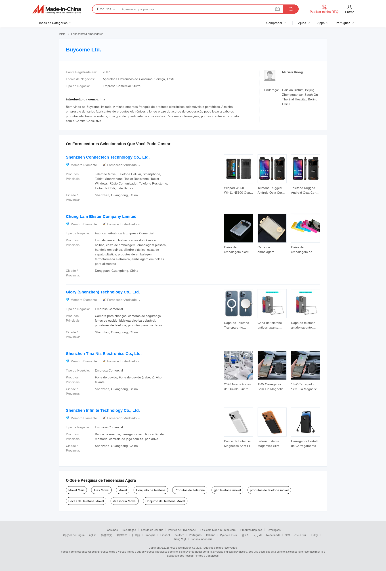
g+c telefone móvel (227, 490)
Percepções (274, 530)
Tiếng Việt (180, 539)
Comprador (274, 23)
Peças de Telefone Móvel (86, 501)
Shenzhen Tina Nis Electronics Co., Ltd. (104, 353)
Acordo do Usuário (152, 530)
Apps (321, 23)
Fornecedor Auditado (124, 165)
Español (165, 535)
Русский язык (228, 535)
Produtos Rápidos (251, 530)
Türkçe (314, 535)
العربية (258, 535)
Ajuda (302, 23)
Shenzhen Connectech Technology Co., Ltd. (108, 157)
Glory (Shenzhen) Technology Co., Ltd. (103, 292)
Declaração (129, 530)
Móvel (122, 490)
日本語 (136, 535)
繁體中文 (122, 535)
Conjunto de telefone (151, 490)
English (92, 535)
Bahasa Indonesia (201, 539)
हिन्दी (287, 535)
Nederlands (273, 535)
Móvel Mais (76, 490)
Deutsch (179, 535)
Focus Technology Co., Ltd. (186, 547)
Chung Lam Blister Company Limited (101, 216)
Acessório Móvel (124, 501)
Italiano (210, 535)
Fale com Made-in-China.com (218, 530)
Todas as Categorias (52, 23)
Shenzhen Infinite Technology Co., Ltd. (103, 410)
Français (150, 535)
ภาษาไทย (300, 535)
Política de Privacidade (182, 530)
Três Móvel (101, 490)
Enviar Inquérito (238, 189)
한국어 (245, 535)
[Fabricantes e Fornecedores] (56, 9)
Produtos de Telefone (190, 490)
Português (195, 535)
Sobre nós (112, 530)
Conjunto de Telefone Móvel (165, 501)
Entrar (349, 12)
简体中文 (106, 535)
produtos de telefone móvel (269, 490)
